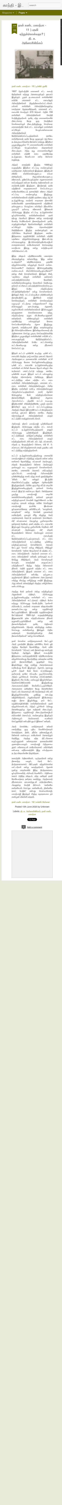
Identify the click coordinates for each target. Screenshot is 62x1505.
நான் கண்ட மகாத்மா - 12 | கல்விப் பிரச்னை (31, 801)
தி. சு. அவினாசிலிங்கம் (30, 811)
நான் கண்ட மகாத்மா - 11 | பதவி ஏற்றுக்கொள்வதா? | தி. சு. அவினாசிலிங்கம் (32, 34)
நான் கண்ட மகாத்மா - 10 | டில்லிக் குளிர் (29, 86)
